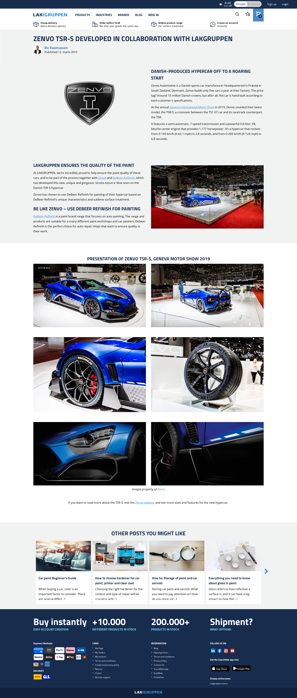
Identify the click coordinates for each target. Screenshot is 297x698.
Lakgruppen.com (218, 683)
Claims (98, 673)
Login (285, 4)
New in (153, 15)
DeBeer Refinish (124, 178)
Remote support (102, 677)
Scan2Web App (161, 669)
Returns (98, 669)
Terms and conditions (105, 660)
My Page (99, 648)
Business (253, 4)
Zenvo (102, 178)
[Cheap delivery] (36, 24)
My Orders (100, 652)
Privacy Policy (160, 660)
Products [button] (82, 15)
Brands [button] (123, 15)
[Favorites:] (247, 15)
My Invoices (100, 656)
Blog (138, 15)
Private (240, 4)
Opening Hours (161, 652)
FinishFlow (159, 677)
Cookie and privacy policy (107, 664)
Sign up (272, 4)
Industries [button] (104, 15)
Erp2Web (158, 673)
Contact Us (159, 664)
